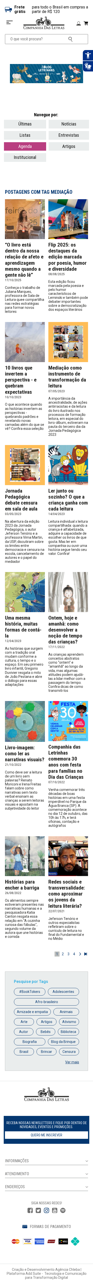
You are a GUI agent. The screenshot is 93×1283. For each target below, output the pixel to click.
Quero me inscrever (46, 1135)
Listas (25, 135)
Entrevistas (69, 135)
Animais (66, 1012)
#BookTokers (29, 992)
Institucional (25, 157)
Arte (24, 1022)
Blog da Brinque (63, 1042)
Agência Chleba (67, 1270)
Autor (23, 1032)
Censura (69, 1052)
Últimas (25, 124)
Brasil (24, 1052)
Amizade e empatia (32, 1012)
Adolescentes (63, 992)
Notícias (69, 124)
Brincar (46, 1052)
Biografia (30, 1042)
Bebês (46, 1032)
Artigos (68, 146)
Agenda (25, 146)
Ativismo (69, 1022)
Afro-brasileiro (46, 1002)
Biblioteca (68, 1032)
